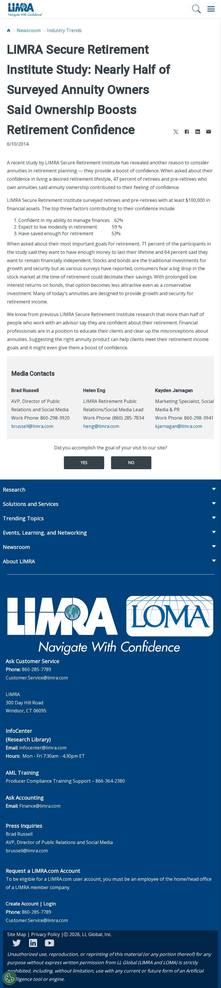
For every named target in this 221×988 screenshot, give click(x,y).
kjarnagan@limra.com (178, 426)
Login (49, 904)
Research (14, 489)
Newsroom (29, 30)
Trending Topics (23, 518)
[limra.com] (25, 9)
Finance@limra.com (39, 806)
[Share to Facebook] (186, 132)
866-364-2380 (110, 781)
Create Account (22, 904)
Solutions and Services (30, 503)
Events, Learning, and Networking (45, 532)
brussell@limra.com (32, 426)
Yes (84, 462)
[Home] (8, 30)
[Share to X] (175, 132)
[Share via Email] (208, 132)
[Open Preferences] (9, 978)
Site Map (16, 934)
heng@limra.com (101, 426)
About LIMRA (19, 561)
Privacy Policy (45, 934)
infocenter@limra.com (42, 748)
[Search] (196, 9)
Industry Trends (64, 30)
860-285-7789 (36, 669)
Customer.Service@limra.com (37, 678)
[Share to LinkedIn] (197, 132)
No (131, 462)
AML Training (22, 772)
